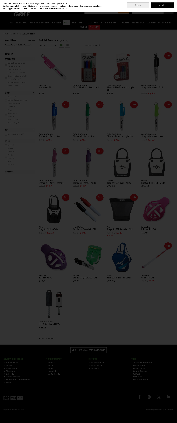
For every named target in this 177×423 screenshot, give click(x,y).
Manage (138, 5)
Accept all (163, 5)
